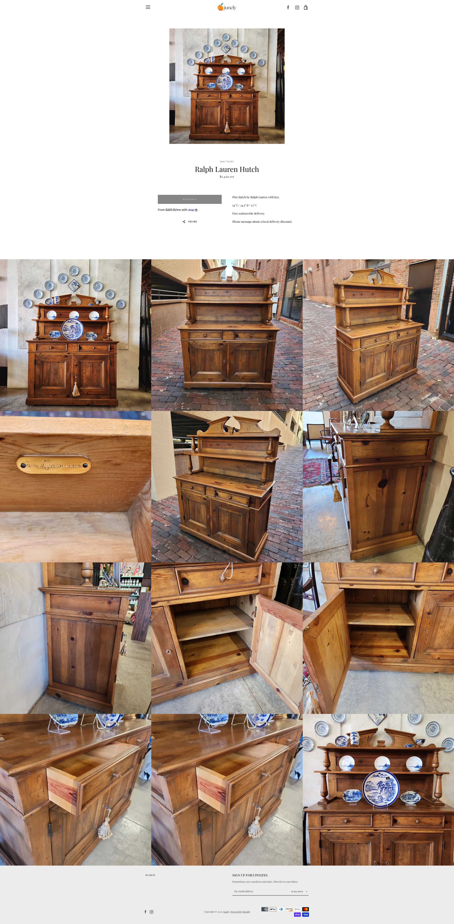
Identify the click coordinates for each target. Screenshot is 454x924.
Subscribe (297, 891)
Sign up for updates (250, 875)
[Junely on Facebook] (288, 7)
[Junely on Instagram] (297, 7)
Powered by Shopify (240, 911)
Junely (226, 911)
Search (150, 875)
